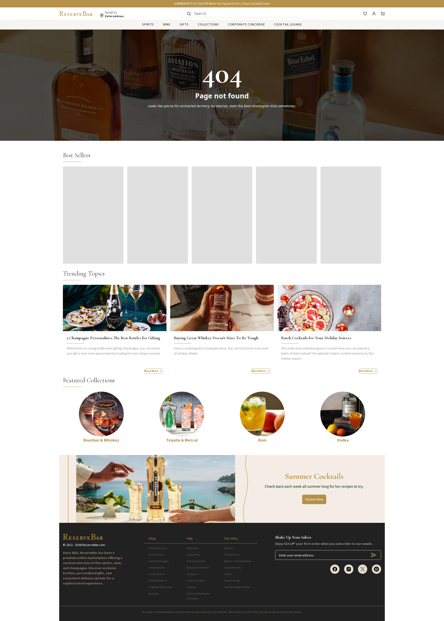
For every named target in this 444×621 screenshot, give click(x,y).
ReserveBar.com (93, 545)
